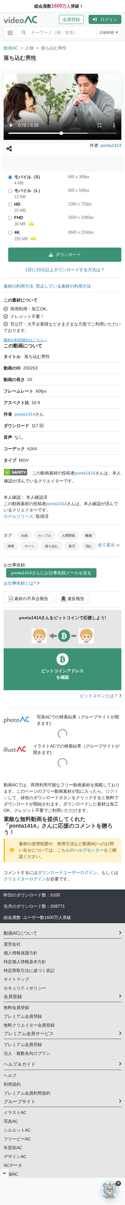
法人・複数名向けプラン (27, 1053)
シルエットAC (17, 1130)
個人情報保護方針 (21, 952)
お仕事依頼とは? (20, 583)
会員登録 (71, 19)
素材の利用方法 (18, 286)
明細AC (11, 1174)
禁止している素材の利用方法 (63, 286)
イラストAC (15, 1112)
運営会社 (12, 944)
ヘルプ (10, 1075)
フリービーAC (17, 1138)
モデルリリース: (20, 516)
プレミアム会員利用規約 (27, 1093)
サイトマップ (16, 979)
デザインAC (15, 1156)
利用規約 (12, 1084)
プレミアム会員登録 (23, 1016)
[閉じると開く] (4, 1173)
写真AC (11, 1121)
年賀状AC (13, 1147)
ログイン (108, 19)
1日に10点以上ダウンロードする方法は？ (65, 269)
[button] (74, 19)
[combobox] (64, 32)
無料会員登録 (16, 1007)
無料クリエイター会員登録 (29, 1025)
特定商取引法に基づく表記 (29, 970)
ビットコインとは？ (99, 695)
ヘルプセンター (89, 850)
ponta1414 (25, 414)
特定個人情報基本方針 (25, 961)
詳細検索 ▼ (109, 32)
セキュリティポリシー (25, 988)
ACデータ (13, 1165)
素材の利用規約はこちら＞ (25, 340)
